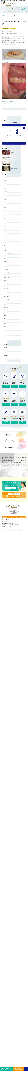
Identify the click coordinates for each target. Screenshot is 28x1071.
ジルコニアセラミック (7, 291)
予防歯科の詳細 (6, 422)
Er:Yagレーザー (6, 339)
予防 (4, 237)
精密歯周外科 (6, 331)
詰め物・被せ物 (22, 464)
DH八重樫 (5, 191)
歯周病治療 (12, 464)
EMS (4, 215)
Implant (5, 261)
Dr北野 (5, 207)
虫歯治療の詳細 (6, 386)
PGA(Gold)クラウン (6, 269)
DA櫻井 (5, 180)
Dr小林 (5, 210)
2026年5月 (5, 355)
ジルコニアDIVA (6, 288)
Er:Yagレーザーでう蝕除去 (7, 253)
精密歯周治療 (6, 336)
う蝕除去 (5, 280)
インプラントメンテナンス (7, 277)
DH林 (5, 196)
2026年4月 (5, 358)
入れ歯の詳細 (14, 404)
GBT (4, 218)
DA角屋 (5, 188)
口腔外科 (6, 465)
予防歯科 (10, 465)
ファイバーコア (6, 304)
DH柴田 (5, 199)
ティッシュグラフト (7, 296)
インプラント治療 (17, 464)
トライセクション (6, 299)
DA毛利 (5, 183)
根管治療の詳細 (23, 422)
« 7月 (7, 143)
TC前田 (5, 226)
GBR (4, 258)
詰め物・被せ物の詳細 (5, 404)
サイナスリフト (6, 285)
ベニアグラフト (6, 312)
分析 (4, 318)
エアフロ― (5, 229)
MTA (4, 266)
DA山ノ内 (5, 177)
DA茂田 (5, 185)
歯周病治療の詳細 (14, 386)
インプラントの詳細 (23, 386)
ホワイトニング (6, 234)
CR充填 (5, 247)
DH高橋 (5, 204)
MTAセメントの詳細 (15, 422)
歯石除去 (5, 242)
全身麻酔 (5, 315)
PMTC (5, 223)
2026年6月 (5, 352)
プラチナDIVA (6, 307)
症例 (14, 28)
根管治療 (5, 323)
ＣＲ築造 (5, 250)
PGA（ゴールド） (6, 272)
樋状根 (5, 326)
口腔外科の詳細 (23, 404)
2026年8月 (5, 347)
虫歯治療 (9, 464)
